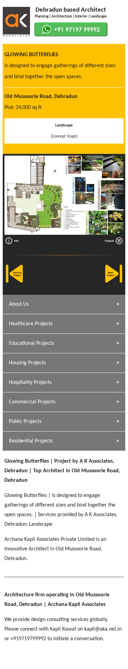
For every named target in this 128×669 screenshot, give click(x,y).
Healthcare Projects (31, 324)
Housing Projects (27, 363)
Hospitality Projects (30, 382)
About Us (19, 304)
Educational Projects (31, 343)
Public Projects (25, 421)
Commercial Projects (32, 402)
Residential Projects (31, 441)
